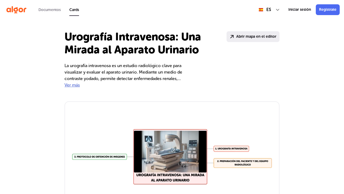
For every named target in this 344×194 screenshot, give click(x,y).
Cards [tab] (74, 10)
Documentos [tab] (49, 10)
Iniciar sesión (299, 9)
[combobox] (269, 10)
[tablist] (58, 9)
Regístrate (327, 9)
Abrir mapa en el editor (256, 36)
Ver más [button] (72, 85)
